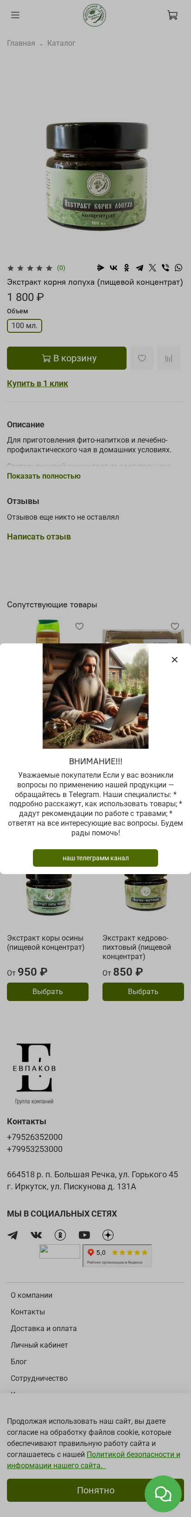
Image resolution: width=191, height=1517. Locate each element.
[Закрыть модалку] (175, 660)
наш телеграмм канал (96, 857)
